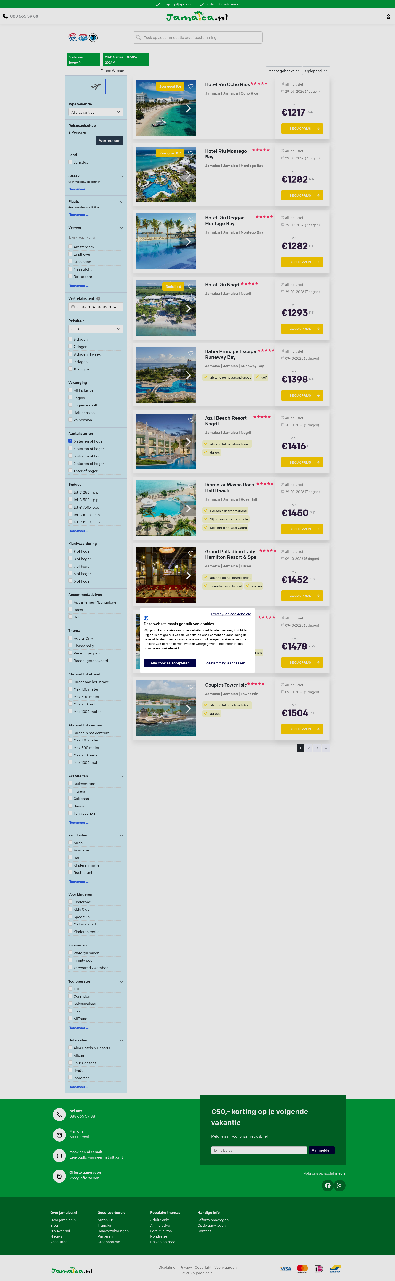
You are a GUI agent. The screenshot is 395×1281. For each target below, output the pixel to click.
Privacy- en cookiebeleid (231, 614)
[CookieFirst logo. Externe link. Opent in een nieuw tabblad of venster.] (146, 618)
